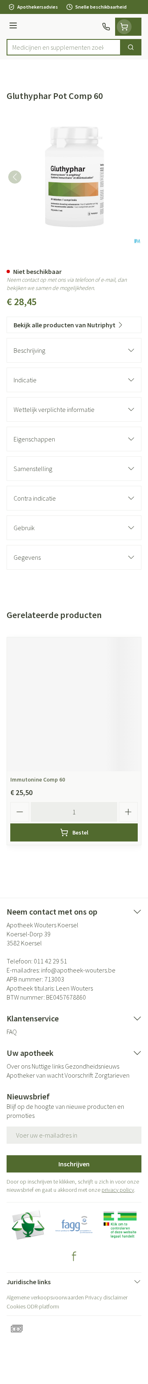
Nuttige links (48, 1066)
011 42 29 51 (50, 961)
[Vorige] (14, 177)
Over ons (18, 1066)
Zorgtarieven (112, 1075)
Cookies (16, 1306)
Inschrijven (74, 1164)
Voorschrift (79, 1075)
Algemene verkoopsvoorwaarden (45, 1297)
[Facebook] (74, 1256)
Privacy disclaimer (106, 1297)
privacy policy (118, 1189)
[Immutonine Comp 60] (74, 704)
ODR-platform (43, 1306)
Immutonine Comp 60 (37, 779)
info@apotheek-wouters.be (78, 970)
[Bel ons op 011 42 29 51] (106, 27)
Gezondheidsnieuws (92, 1066)
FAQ (12, 1032)
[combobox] (64, 47)
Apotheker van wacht (35, 1075)
